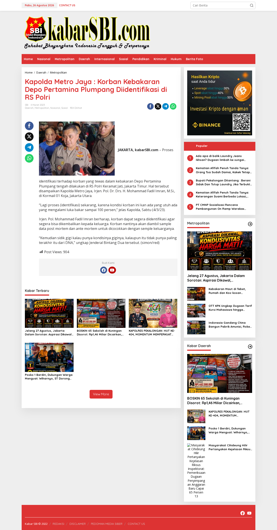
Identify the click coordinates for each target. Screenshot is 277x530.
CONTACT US (136, 523)
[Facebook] (103, 270)
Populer (202, 146)
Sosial (64, 107)
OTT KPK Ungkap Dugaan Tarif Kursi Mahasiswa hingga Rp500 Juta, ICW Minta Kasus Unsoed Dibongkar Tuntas (230, 308)
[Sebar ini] (150, 106)
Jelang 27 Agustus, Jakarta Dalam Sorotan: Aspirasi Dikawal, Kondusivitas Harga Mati (48, 332)
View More (101, 394)
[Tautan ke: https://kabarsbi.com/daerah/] (250, 346)
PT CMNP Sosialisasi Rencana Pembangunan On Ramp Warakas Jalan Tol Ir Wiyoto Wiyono (220, 207)
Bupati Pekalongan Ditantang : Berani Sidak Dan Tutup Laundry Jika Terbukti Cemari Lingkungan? (223, 182)
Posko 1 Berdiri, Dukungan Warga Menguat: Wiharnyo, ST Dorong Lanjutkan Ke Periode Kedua (48, 376)
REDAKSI (58, 523)
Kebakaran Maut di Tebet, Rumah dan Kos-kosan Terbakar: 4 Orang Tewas (227, 291)
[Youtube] (112, 270)
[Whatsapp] (173, 106)
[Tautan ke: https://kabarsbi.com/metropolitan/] (250, 224)
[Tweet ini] (158, 106)
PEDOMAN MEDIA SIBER (106, 523)
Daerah (29, 107)
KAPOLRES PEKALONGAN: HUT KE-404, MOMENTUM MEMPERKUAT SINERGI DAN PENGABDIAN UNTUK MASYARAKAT (152, 332)
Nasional (55, 107)
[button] (251, 5)
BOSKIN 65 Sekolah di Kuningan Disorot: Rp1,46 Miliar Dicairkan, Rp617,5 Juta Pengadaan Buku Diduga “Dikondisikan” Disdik (99, 332)
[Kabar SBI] (87, 32)
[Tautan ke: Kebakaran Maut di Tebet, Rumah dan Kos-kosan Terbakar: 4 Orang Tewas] (196, 293)
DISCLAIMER (77, 523)
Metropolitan (42, 107)
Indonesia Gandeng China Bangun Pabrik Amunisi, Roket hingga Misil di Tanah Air (230, 324)
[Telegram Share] (165, 106)
